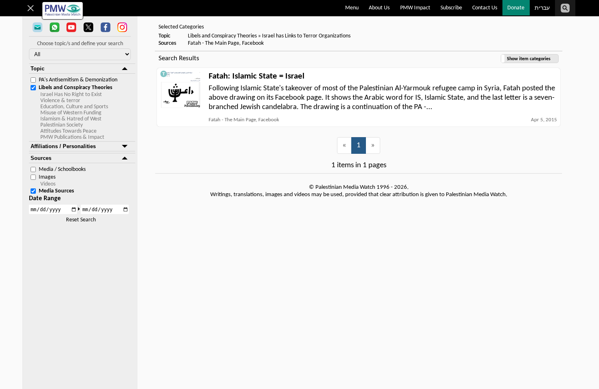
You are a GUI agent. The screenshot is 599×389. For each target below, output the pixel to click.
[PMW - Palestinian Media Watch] (62, 10)
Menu (352, 8)
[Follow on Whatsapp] (54, 28)
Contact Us (484, 8)
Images (47, 177)
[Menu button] (30, 8)
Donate (515, 8)
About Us (379, 8)
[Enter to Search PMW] (565, 8)
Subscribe (451, 8)
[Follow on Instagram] (122, 28)
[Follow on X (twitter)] (88, 28)
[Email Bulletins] (37, 28)
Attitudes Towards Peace (68, 131)
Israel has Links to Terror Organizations (306, 36)
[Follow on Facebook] (105, 28)
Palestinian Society (61, 125)
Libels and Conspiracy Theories (75, 88)
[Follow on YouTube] (71, 28)
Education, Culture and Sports (74, 107)
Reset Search (81, 220)
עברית (542, 8)
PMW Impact (415, 8)
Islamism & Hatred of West (70, 119)
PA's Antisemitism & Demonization (78, 80)
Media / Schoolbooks (62, 169)
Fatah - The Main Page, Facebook (226, 43)
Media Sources (56, 191)
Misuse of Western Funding (70, 113)
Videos (47, 184)
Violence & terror (60, 101)
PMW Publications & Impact (72, 137)
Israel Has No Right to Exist (71, 95)
